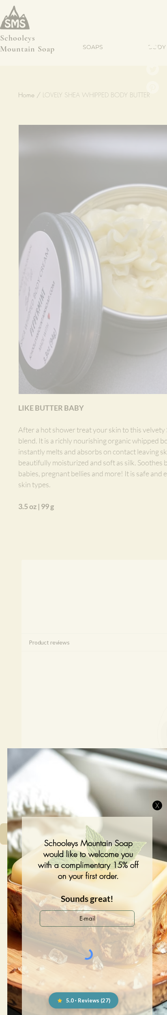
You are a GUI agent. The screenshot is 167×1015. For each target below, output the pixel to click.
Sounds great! (87, 898)
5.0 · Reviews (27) (88, 1000)
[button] (157, 805)
